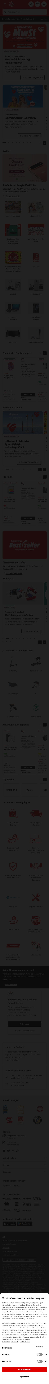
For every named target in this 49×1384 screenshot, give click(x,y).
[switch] (40, 1354)
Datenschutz (6, 1342)
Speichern (24, 1376)
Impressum (14, 1342)
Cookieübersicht (25, 1342)
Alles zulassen (24, 1369)
